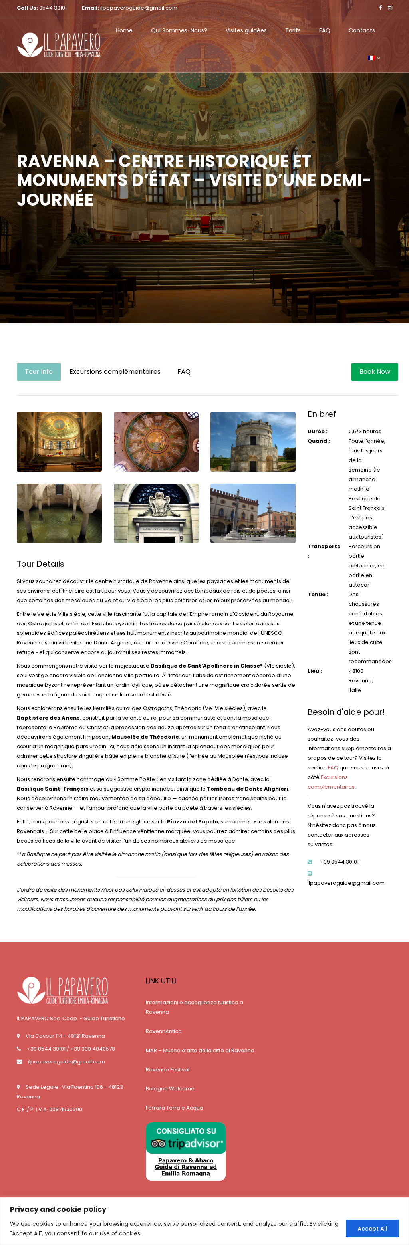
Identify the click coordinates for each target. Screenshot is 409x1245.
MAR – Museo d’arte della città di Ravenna (200, 1050)
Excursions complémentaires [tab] (115, 371)
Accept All (372, 1229)
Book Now (374, 371)
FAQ (324, 30)
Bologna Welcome (170, 1088)
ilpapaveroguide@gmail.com (66, 1061)
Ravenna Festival (167, 1069)
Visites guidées (246, 30)
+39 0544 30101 (46, 1049)
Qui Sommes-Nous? (179, 30)
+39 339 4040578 (92, 1049)
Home (124, 30)
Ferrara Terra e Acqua (174, 1108)
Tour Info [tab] (39, 371)
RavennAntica (164, 1031)
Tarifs (293, 30)
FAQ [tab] (184, 371)
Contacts (362, 30)
